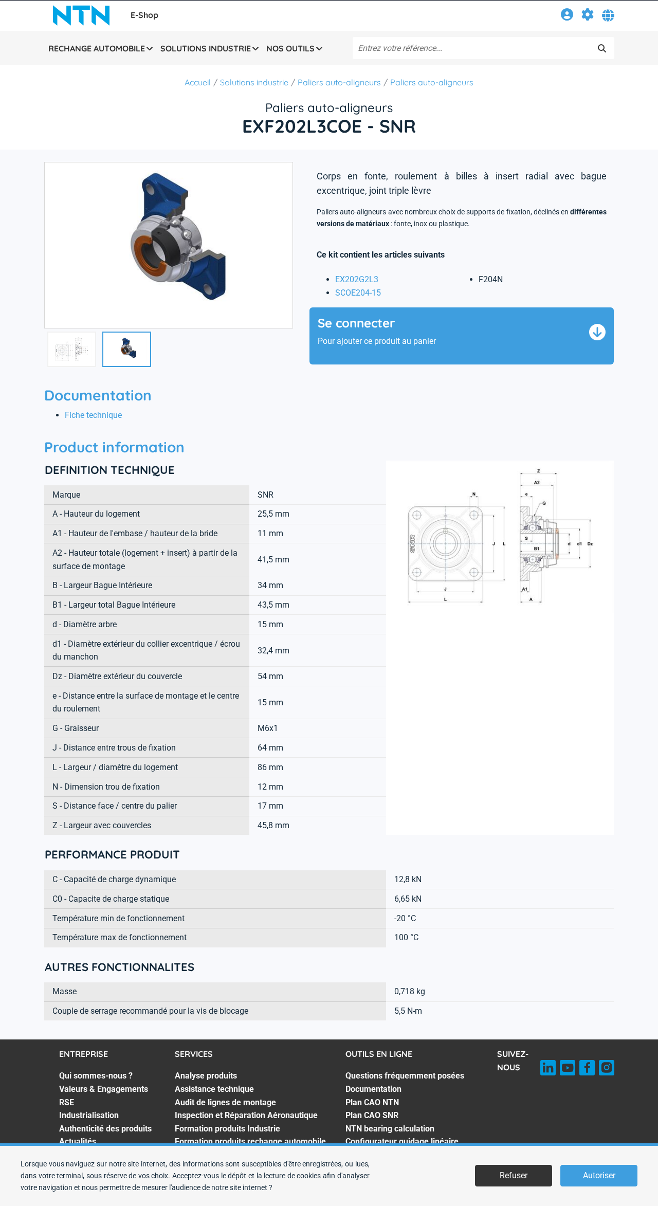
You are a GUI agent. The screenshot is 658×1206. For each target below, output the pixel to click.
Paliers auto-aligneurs (339, 82)
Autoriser (599, 1175)
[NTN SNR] (81, 15)
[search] (602, 48)
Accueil (198, 82)
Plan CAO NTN (372, 1102)
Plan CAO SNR (371, 1115)
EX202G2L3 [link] (356, 279)
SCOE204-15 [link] (358, 293)
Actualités (77, 1141)
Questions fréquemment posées (404, 1076)
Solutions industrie (254, 82)
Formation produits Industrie (227, 1129)
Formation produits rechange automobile (250, 1141)
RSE (66, 1102)
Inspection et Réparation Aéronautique (246, 1115)
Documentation (373, 1089)
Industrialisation (89, 1115)
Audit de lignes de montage (225, 1102)
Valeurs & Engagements (103, 1089)
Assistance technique (214, 1089)
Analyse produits (206, 1076)
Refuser (513, 1175)
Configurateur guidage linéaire (402, 1141)
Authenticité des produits (105, 1129)
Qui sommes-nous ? (96, 1076)
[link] (567, 16)
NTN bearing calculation (389, 1129)
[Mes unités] (587, 16)
